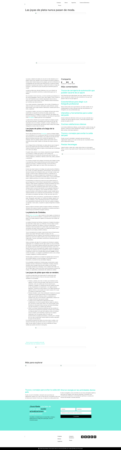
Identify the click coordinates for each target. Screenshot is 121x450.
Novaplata (31, 117)
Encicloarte (44, 133)
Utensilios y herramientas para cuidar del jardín (77, 114)
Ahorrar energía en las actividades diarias (77, 390)
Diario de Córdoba (33, 215)
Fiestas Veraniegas (69, 144)
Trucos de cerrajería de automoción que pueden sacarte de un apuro (78, 91)
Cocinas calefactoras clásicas (73, 124)
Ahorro (66, 2)
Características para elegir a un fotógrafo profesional (74, 103)
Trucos (59, 5)
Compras (59, 2)
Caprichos (73, 2)
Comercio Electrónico (84, 2)
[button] (63, 82)
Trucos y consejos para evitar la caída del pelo (77, 134)
